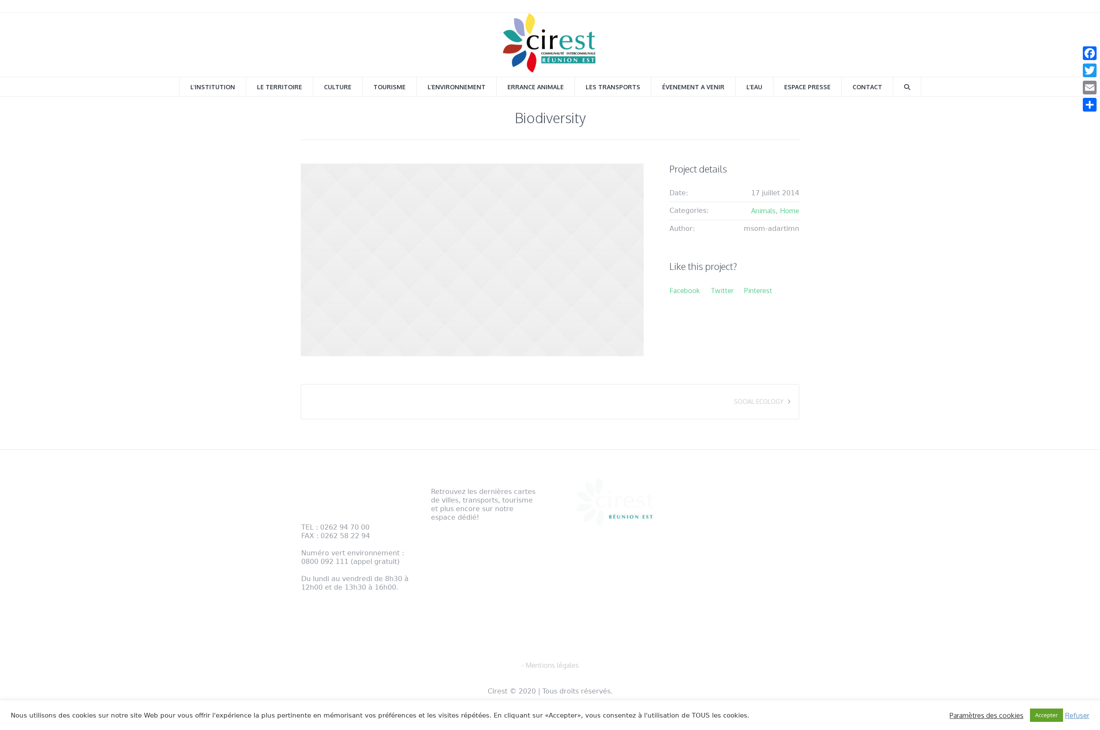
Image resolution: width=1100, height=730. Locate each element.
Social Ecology (759, 401)
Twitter (722, 290)
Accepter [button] (1046, 715)
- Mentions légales (330, 622)
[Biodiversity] (472, 260)
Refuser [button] (1077, 715)
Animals (763, 210)
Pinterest (758, 290)
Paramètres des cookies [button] (987, 715)
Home (789, 210)
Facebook (684, 290)
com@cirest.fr (323, 604)
